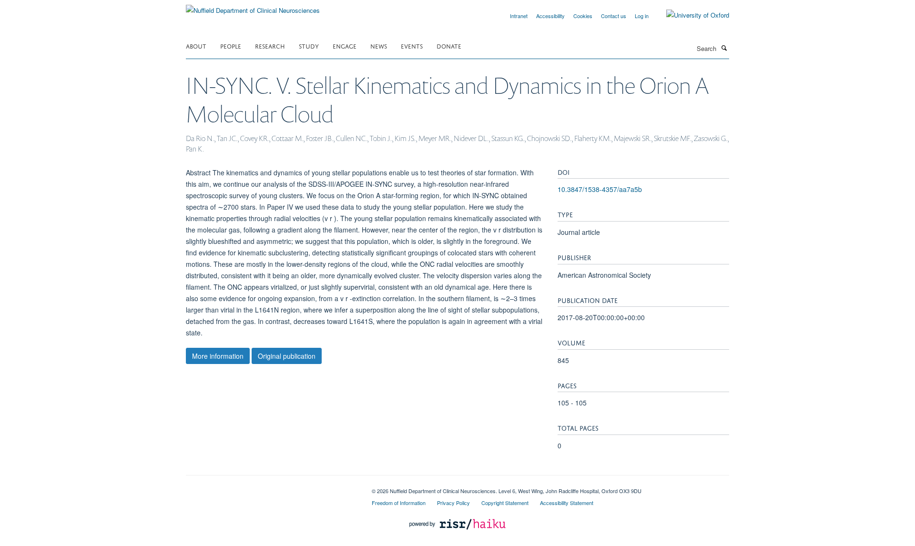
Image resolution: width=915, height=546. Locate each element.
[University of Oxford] (690, 15)
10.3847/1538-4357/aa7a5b (600, 189)
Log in (642, 16)
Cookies (582, 16)
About (196, 45)
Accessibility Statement (566, 502)
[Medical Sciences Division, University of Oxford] (271, 487)
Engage (344, 45)
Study (309, 45)
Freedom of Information (399, 502)
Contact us (613, 16)
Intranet (519, 16)
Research (270, 45)
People (230, 45)
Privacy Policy (453, 502)
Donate (449, 45)
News (378, 45)
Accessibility (550, 16)
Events (412, 45)
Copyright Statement (505, 502)
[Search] (724, 47)
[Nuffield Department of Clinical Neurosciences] (253, 6)
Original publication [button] (286, 356)
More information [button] (218, 356)
